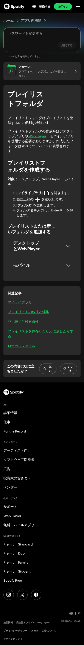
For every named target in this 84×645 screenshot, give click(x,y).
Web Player (37, 136)
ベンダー (10, 487)
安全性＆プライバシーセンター (33, 622)
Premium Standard (18, 544)
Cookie (34, 630)
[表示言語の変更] (34, 6)
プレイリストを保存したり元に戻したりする (40, 333)
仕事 (6, 422)
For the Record (14, 431)
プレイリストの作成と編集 (28, 311)
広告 (6, 468)
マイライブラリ (20, 302)
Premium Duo (14, 553)
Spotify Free (12, 580)
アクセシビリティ (12, 638)
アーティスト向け (17, 450)
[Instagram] (8, 595)
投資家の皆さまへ (17, 478)
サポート (10, 506)
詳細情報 (10, 412)
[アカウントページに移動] (74, 71)
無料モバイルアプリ (18, 525)
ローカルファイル (21, 345)
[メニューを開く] (78, 6)
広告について (49, 630)
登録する (44, 6)
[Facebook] (36, 595)
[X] (22, 595)
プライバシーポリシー (15, 630)
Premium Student (17, 571)
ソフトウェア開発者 (18, 459)
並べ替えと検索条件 (23, 321)
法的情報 (8, 622)
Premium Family (15, 562)
